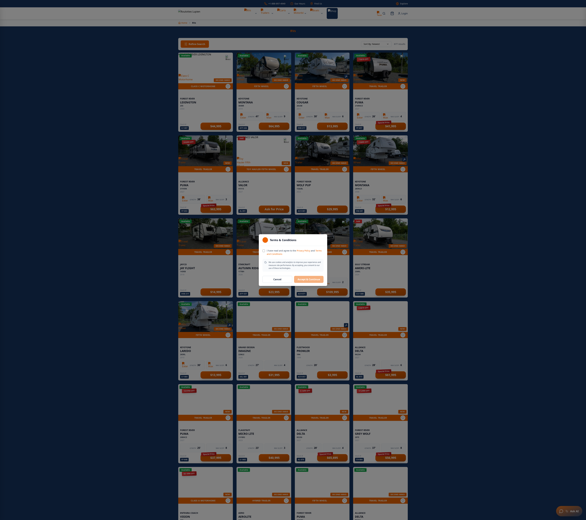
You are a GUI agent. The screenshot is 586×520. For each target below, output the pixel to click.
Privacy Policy (303, 250)
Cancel (277, 279)
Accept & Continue (309, 279)
